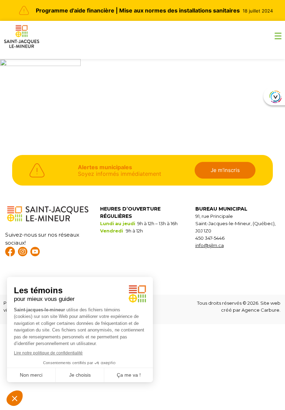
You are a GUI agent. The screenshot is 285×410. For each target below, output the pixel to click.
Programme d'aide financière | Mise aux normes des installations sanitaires (138, 10)
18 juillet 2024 (258, 11)
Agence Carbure (260, 310)
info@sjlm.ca (209, 245)
